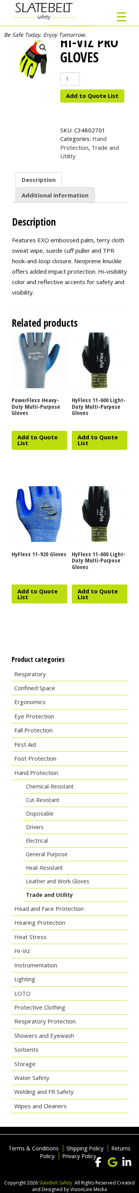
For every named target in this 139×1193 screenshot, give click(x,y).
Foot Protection (35, 758)
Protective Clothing (39, 1007)
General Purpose (47, 854)
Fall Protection (33, 730)
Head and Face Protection (49, 908)
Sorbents (26, 1049)
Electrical (37, 840)
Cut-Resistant (42, 800)
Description (39, 179)
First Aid (25, 744)
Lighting (24, 979)
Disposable (40, 813)
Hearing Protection (39, 922)
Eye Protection (34, 716)
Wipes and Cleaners (40, 1106)
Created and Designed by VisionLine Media (83, 1186)
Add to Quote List (92, 95)
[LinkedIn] (126, 1162)
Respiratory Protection (45, 1021)
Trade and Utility (49, 894)
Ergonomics (30, 702)
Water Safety (31, 1078)
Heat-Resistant (44, 867)
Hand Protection (36, 772)
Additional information (55, 195)
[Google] (112, 1162)
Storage (25, 1064)
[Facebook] (98, 1162)
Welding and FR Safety (44, 1091)
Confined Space (34, 688)
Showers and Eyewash (44, 1035)
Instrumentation (35, 965)
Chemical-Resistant (50, 786)
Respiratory (30, 674)
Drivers (35, 827)
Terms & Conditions (33, 1148)
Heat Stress (30, 937)
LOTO (22, 993)
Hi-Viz (22, 951)
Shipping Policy (84, 1148)
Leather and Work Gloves (57, 881)
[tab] (38, 180)
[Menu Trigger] (121, 16)
